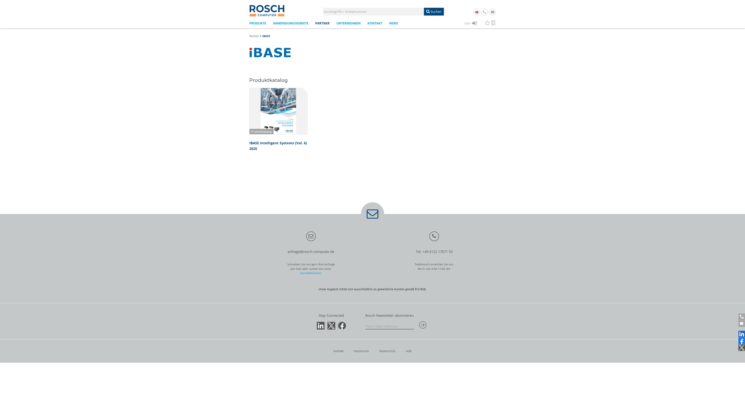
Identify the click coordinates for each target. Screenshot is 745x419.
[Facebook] (741, 341)
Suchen (436, 12)
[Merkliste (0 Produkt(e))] (487, 23)
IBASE (266, 36)
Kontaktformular (311, 273)
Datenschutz (387, 351)
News (393, 23)
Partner (254, 36)
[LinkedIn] (741, 334)
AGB (408, 351)
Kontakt (339, 351)
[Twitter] (741, 347)
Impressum (361, 351)
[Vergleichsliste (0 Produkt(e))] (493, 23)
